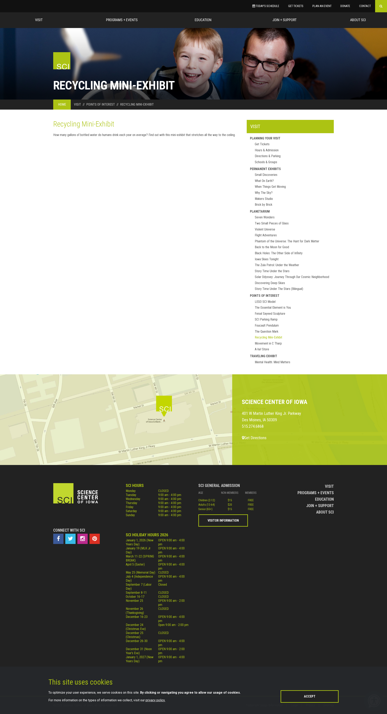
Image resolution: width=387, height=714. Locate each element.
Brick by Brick (263, 205)
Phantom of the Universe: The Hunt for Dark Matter (287, 241)
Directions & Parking (268, 156)
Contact (365, 6)
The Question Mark (266, 331)
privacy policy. (155, 700)
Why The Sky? (264, 193)
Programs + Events (122, 20)
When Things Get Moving (270, 187)
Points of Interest (264, 296)
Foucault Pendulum (267, 325)
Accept (309, 696)
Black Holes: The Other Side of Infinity (279, 253)
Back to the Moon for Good (272, 247)
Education (203, 20)
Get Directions (255, 437)
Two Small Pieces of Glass (272, 223)
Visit (39, 20)
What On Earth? (264, 181)
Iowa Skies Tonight (267, 259)
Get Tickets (295, 6)
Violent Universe (265, 229)
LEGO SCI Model (265, 302)
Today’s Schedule (267, 6)
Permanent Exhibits (265, 169)
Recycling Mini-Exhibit (268, 337)
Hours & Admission (267, 150)
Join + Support (284, 20)
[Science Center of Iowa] (61, 60)
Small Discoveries (266, 175)
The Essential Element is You (273, 307)
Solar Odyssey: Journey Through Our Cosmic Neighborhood (292, 277)
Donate (345, 6)
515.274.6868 (253, 426)
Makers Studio (264, 199)
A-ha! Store (262, 349)
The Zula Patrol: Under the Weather (277, 265)
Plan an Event (322, 6)
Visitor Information (223, 520)
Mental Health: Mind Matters (272, 362)
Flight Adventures (266, 235)
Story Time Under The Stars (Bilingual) (279, 289)
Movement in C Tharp (268, 343)
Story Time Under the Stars (272, 271)
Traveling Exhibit (263, 356)
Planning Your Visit (265, 138)
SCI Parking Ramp (266, 319)
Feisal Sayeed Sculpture (270, 313)
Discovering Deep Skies (270, 283)
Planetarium (260, 211)
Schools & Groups (266, 162)
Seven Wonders (265, 217)
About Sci (358, 20)
